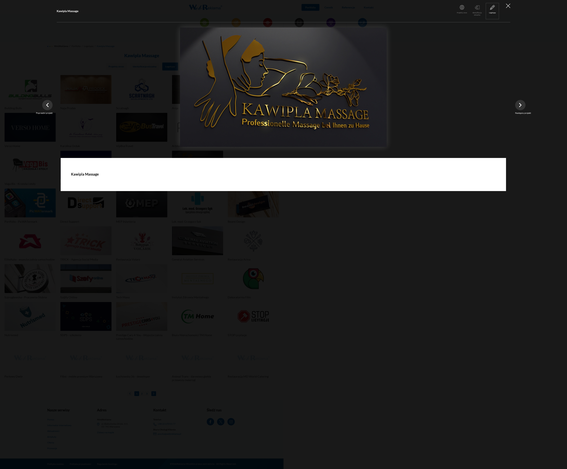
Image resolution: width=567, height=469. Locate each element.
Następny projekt (523, 113)
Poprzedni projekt (44, 113)
